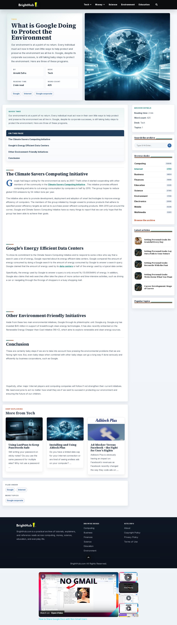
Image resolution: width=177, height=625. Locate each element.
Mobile (152, 206)
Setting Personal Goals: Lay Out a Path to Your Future (158, 252)
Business (152, 174)
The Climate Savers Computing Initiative (29, 139)
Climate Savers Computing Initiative (66, 184)
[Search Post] (169, 145)
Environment (128, 4)
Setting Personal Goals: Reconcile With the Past (156, 264)
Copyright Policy (132, 532)
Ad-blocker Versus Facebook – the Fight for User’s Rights (104, 447)
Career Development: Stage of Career (158, 287)
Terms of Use (131, 541)
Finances (152, 179)
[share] (113, 575)
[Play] (128, 598)
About (127, 528)
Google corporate (44, 94)
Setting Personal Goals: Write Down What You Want (158, 275)
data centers (66, 266)
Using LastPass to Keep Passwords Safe (24, 446)
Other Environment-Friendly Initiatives (28, 152)
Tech (14, 19)
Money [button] (99, 4)
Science (113, 4)
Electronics (152, 201)
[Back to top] (88, 557)
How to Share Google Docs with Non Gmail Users (74, 576)
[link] (42, 576)
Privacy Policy (131, 537)
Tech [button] (87, 4)
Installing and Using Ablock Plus (62, 446)
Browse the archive (144, 220)
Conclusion (14, 158)
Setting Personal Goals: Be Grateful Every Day (157, 240)
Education (144, 4)
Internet (27, 94)
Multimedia (152, 212)
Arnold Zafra (19, 73)
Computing (152, 163)
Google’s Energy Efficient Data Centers (28, 145)
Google (16, 94)
